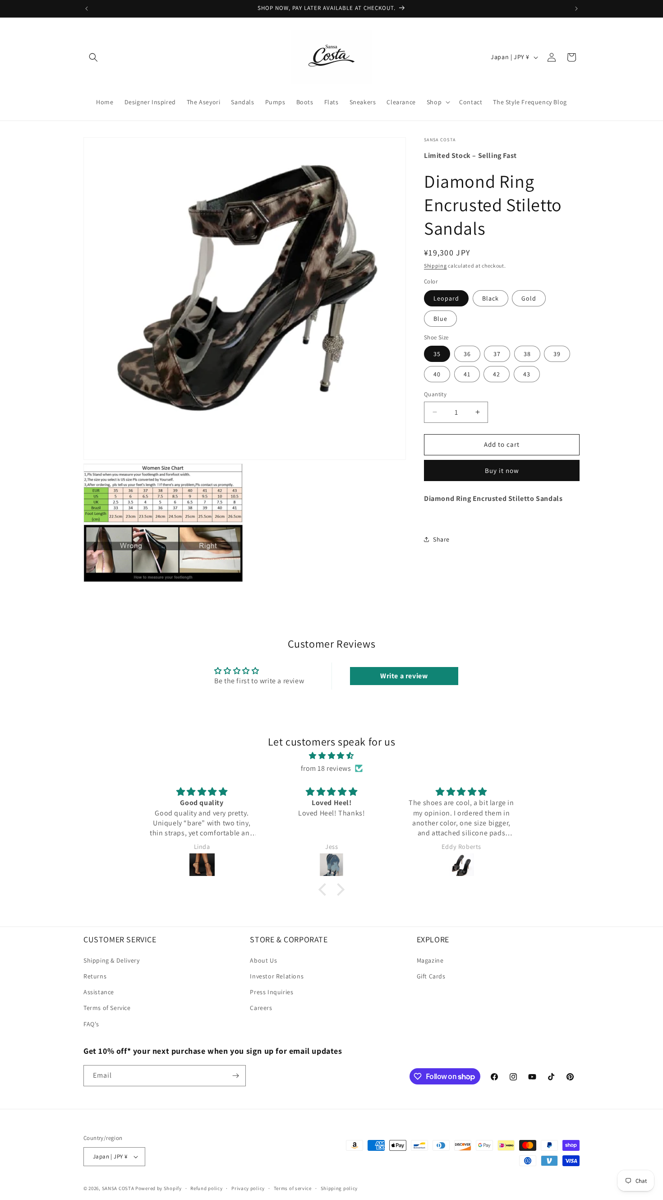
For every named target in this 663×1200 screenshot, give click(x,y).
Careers (261, 1008)
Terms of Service (107, 1008)
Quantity (435, 394)
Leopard (446, 298)
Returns (94, 976)
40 (437, 374)
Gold (528, 298)
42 (496, 374)
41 (467, 374)
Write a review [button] (404, 676)
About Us (263, 960)
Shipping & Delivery (111, 960)
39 (557, 354)
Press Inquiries (271, 992)
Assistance (98, 992)
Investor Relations (277, 976)
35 (437, 354)
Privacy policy (248, 1188)
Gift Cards (431, 976)
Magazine (430, 960)
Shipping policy (339, 1188)
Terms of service (293, 1188)
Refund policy (206, 1188)
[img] (331, 755)
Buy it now (502, 470)
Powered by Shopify (158, 1188)
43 (526, 374)
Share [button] (441, 539)
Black (490, 298)
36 (467, 354)
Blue (440, 318)
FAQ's (91, 1024)
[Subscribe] (235, 1075)
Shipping (435, 265)
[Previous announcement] (87, 8)
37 (497, 354)
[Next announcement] (576, 8)
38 (527, 354)
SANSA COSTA (118, 1188)
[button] (93, 57)
